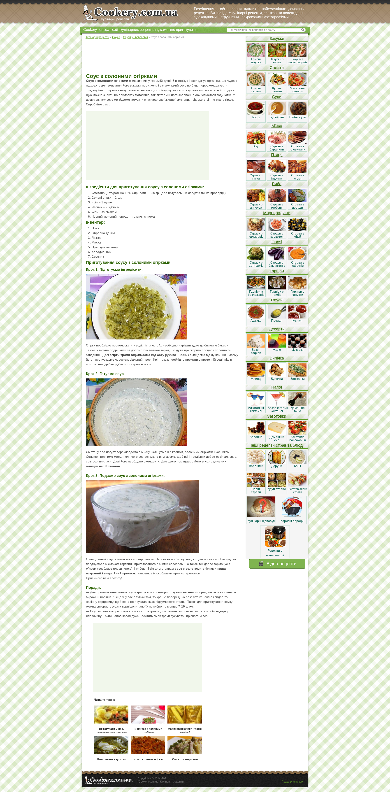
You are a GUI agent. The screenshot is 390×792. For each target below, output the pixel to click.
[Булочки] (277, 375)
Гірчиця (276, 320)
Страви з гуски (256, 176)
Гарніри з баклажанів (256, 293)
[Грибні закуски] (256, 56)
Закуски (276, 38)
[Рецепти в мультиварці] (275, 546)
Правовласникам (292, 781)
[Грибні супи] (297, 114)
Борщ (256, 117)
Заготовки (276, 416)
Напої (276, 387)
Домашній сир (276, 438)
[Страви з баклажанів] (277, 259)
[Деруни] (277, 462)
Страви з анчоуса (256, 206)
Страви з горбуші (276, 206)
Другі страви (277, 489)
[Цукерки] (297, 346)
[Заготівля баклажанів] (297, 433)
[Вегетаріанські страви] (297, 485)
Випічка (277, 358)
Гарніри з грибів (276, 293)
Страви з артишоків (256, 264)
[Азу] (256, 143)
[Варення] (256, 433)
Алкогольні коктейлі (256, 409)
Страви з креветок (276, 235)
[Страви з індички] (277, 172)
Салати (277, 67)
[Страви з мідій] (297, 230)
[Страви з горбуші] (277, 201)
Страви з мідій (297, 235)
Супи (276, 96)
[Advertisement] (163, 56)
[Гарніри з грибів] (277, 288)
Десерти (277, 329)
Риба (276, 184)
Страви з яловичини (297, 147)
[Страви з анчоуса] (256, 201)
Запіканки (297, 378)
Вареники (256, 466)
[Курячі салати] (277, 85)
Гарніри (277, 271)
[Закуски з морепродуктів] (297, 56)
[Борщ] (256, 114)
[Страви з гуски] (256, 172)
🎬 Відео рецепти (277, 563)
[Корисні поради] (292, 516)
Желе (277, 349)
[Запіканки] (297, 375)
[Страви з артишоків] (256, 259)
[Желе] (277, 346)
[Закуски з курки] (277, 56)
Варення (256, 437)
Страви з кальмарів (256, 235)
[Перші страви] (256, 485)
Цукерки (298, 349)
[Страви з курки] (297, 172)
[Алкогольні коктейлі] (256, 404)
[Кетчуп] (297, 317)
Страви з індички (276, 176)
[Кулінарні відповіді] (261, 516)
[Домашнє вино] (297, 404)
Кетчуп (297, 320)
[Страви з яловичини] (297, 143)
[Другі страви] (277, 485)
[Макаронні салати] (297, 85)
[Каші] (297, 462)
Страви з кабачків (297, 264)
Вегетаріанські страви (297, 490)
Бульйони (277, 117)
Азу (255, 146)
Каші (297, 466)
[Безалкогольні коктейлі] (277, 404)
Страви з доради (297, 206)
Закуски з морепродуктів (297, 61)
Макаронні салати (297, 89)
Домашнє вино (297, 409)
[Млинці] (256, 375)
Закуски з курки (276, 60)
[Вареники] (256, 462)
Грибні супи (297, 117)
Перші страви (256, 490)
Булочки (277, 378)
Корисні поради (292, 521)
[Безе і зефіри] (256, 346)
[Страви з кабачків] (297, 259)
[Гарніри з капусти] (297, 288)
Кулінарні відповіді (261, 521)
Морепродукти (276, 213)
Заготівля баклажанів (297, 438)
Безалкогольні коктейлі (278, 409)
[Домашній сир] (277, 433)
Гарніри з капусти (297, 293)
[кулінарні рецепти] (134, 21)
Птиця (277, 154)
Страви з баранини (276, 147)
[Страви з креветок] (277, 230)
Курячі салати (277, 89)
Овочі (277, 242)
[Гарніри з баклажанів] (256, 288)
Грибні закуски (256, 60)
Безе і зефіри (256, 351)
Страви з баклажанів (277, 264)
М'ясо (277, 125)
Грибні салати (256, 89)
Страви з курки (297, 176)
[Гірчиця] (277, 317)
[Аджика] (256, 317)
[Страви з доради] (297, 201)
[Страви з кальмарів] (256, 230)
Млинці (256, 378)
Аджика (256, 320)
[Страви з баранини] (277, 143)
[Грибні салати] (256, 85)
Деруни (276, 466)
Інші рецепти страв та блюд (277, 445)
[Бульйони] (277, 114)
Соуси (277, 300)
